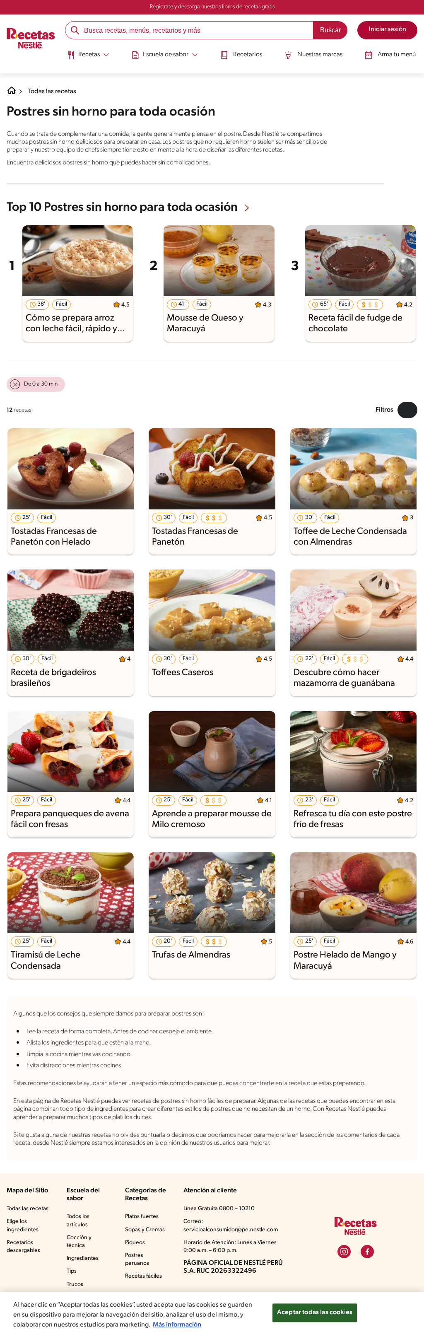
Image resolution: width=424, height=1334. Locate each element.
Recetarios (247, 54)
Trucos (75, 1284)
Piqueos (135, 1243)
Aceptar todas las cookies (314, 1312)
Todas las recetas (52, 91)
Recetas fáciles (143, 1276)
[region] (212, 1313)
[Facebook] (367, 1251)
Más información (177, 1325)
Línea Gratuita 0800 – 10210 (219, 1209)
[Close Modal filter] (407, 410)
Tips (72, 1271)
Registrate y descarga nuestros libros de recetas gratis (212, 7)
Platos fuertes (142, 1216)
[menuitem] (88, 58)
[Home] (12, 93)
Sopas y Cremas (145, 1230)
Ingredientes (83, 1258)
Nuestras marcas (319, 54)
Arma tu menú (397, 54)
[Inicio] (31, 39)
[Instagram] (344, 1251)
